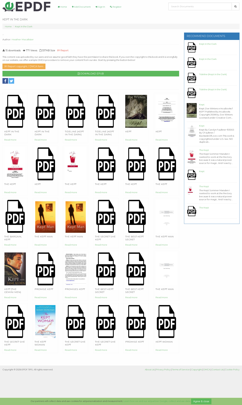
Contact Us (217, 369)
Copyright (196, 369)
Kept (201, 104)
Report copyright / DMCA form (25, 66)
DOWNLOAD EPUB (92, 73)
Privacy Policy (163, 369)
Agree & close (201, 401)
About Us (149, 369)
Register (116, 6)
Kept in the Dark (23, 26)
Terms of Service (181, 369)
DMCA (206, 369)
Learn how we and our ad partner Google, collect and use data (156, 401)
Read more (10, 139)
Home (63, 6)
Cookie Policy (232, 369)
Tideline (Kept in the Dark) (213, 74)
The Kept (204, 150)
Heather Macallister (23, 39)
